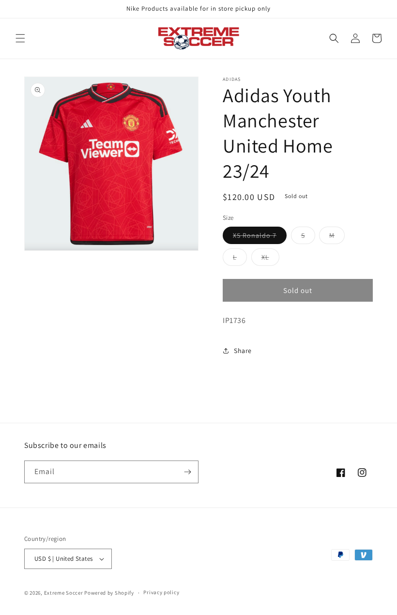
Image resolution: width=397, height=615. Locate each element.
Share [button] (243, 350)
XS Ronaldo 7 (260, 237)
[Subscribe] (187, 472)
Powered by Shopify (109, 592)
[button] (20, 38)
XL (270, 259)
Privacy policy (161, 592)
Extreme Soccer (63, 592)
